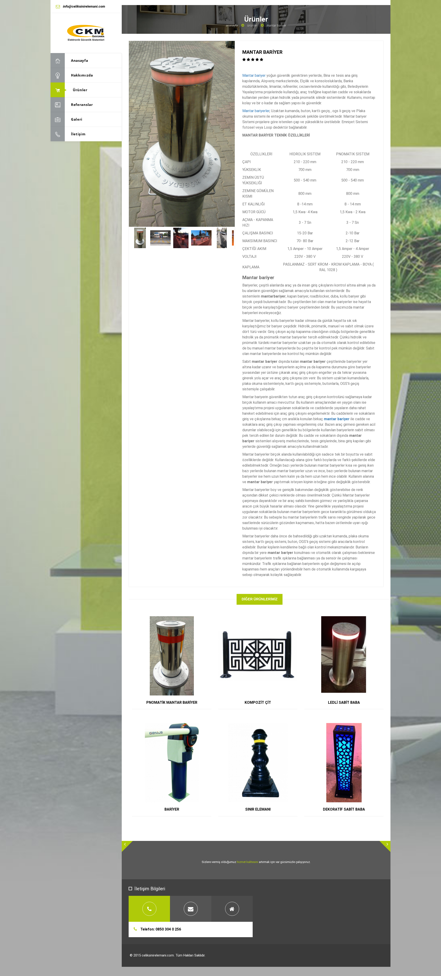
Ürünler (80, 90)
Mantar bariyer (254, 75)
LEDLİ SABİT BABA (344, 702)
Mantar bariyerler (255, 111)
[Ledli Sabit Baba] (349, 620)
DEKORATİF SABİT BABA (344, 809)
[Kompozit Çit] (263, 620)
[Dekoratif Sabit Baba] (349, 727)
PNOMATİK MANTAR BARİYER (171, 702)
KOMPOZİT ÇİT (258, 702)
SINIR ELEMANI (258, 809)
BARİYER (171, 809)
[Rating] (252, 59)
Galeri (76, 119)
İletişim (78, 134)
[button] (127, 846)
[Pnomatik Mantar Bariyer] (177, 620)
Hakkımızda (82, 75)
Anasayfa (79, 60)
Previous (122, 238)
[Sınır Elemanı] (263, 727)
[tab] (149, 909)
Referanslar (82, 104)
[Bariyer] (177, 727)
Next (240, 238)
